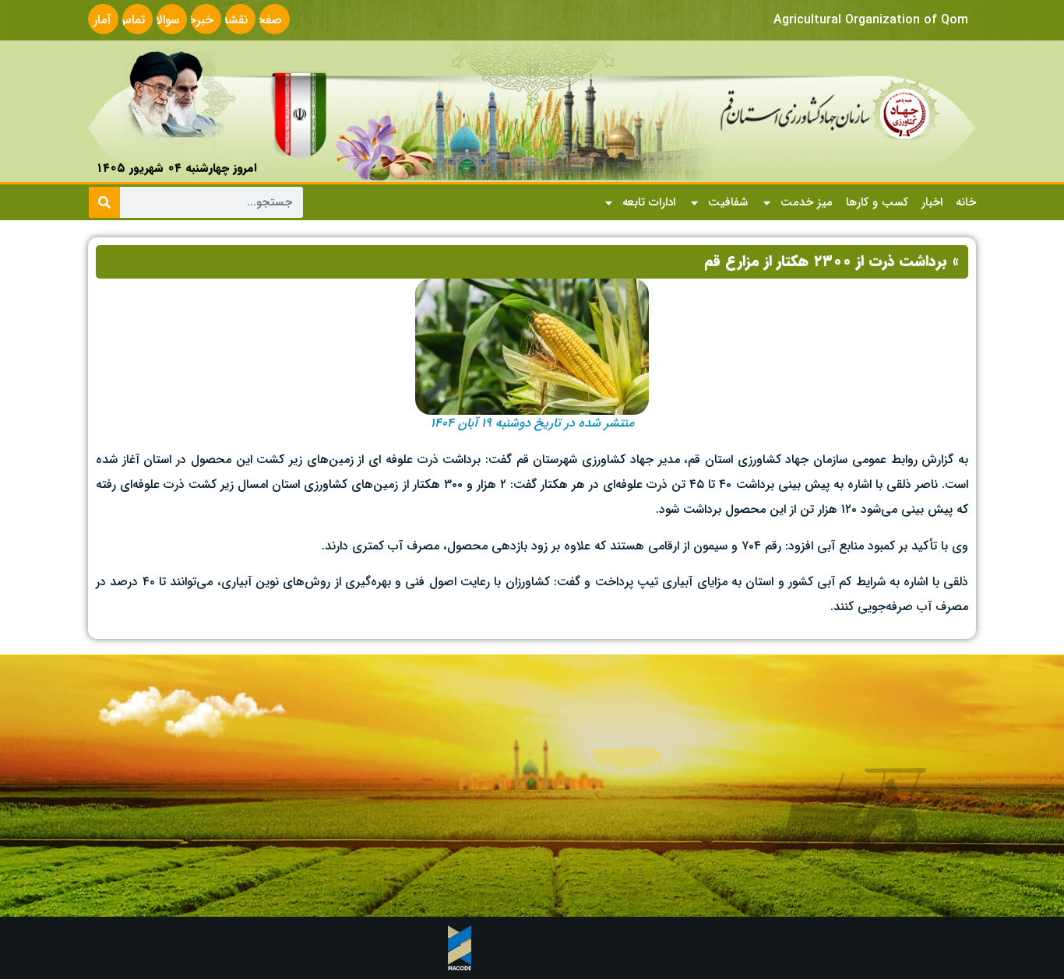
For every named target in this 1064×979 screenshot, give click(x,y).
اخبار (931, 202)
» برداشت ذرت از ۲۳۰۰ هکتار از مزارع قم (831, 261)
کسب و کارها (877, 202)
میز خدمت (806, 202)
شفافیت (728, 202)
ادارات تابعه (648, 202)
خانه (966, 202)
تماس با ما (130, 29)
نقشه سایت (234, 29)
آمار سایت (97, 29)
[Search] (104, 202)
